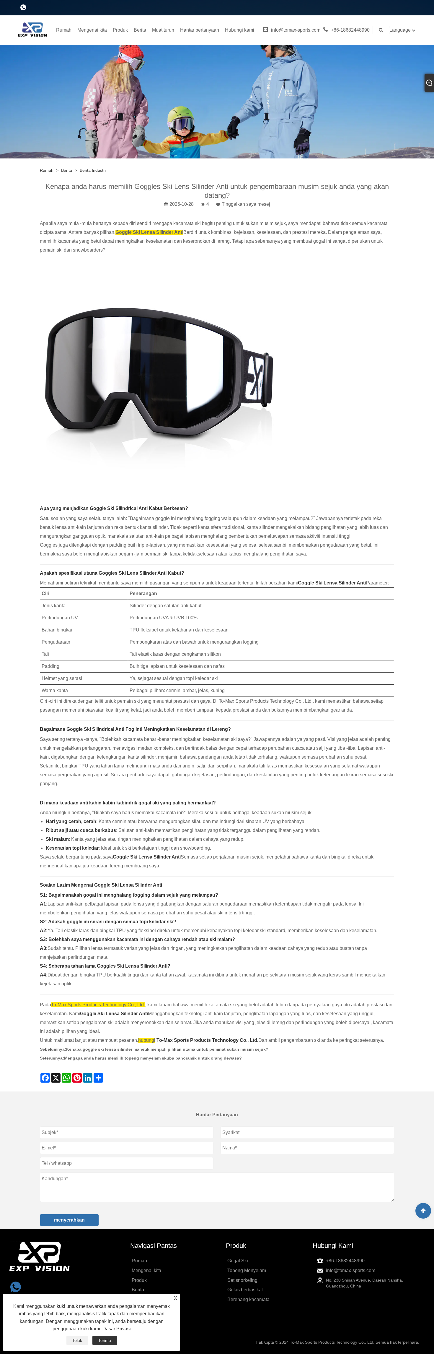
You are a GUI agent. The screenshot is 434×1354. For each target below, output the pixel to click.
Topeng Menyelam (246, 1270)
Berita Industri (93, 170)
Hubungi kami (239, 30)
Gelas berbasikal (245, 1289)
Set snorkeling (242, 1280)
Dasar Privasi (116, 1328)
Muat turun (163, 30)
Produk (120, 30)
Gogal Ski (237, 1260)
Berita (140, 30)
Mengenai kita (92, 30)
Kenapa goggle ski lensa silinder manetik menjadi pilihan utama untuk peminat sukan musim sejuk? (167, 1049)
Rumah (63, 30)
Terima (104, 1340)
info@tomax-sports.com (295, 30)
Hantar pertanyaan (199, 30)
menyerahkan (69, 1219)
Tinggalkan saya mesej (246, 204)
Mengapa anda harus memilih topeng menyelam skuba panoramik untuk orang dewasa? (153, 1058)
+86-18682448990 (350, 30)
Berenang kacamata (248, 1299)
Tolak (77, 1340)
